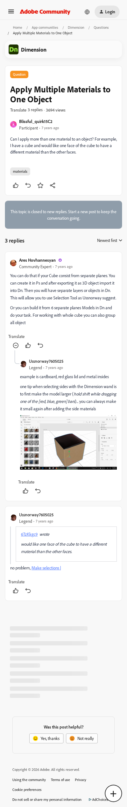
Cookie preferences (27, 789)
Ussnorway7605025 (46, 361)
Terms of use (60, 779)
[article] (63, 303)
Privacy (80, 779)
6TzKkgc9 (29, 534)
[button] (11, 13)
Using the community (29, 779)
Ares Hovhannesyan (37, 260)
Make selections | (46, 567)
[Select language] (87, 12)
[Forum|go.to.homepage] (45, 12)
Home (17, 27)
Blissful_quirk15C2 (35, 121)
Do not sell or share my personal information (47, 799)
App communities (45, 27)
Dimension (76, 27)
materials (20, 171)
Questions (101, 27)
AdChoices (100, 799)
